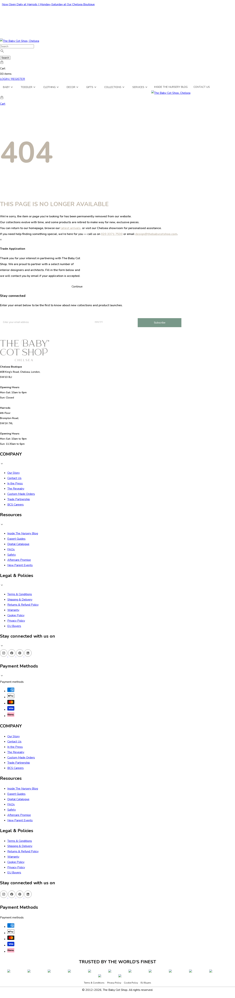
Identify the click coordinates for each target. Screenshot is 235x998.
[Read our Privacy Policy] (147, 977)
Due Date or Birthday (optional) (104, 939)
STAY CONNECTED (117, 960)
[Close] (151, 879)
